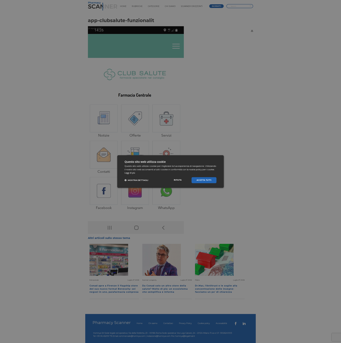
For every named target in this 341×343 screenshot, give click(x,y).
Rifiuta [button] (178, 180)
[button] (136, 180)
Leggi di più (130, 173)
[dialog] (170, 171)
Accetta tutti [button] (204, 180)
